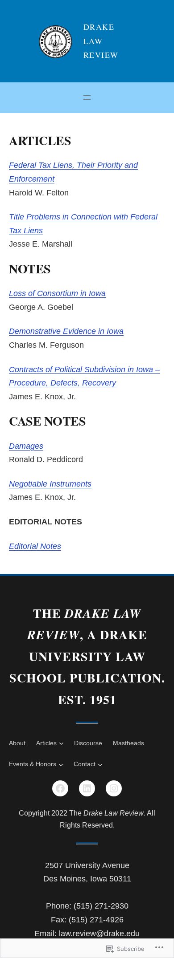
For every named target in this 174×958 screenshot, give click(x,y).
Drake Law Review (101, 40)
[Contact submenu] (100, 764)
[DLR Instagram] (114, 788)
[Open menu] (87, 97)
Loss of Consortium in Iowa (57, 293)
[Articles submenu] (61, 743)
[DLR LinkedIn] (87, 788)
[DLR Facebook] (60, 788)
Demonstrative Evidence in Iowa (66, 331)
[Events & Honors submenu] (60, 764)
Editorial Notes (35, 546)
